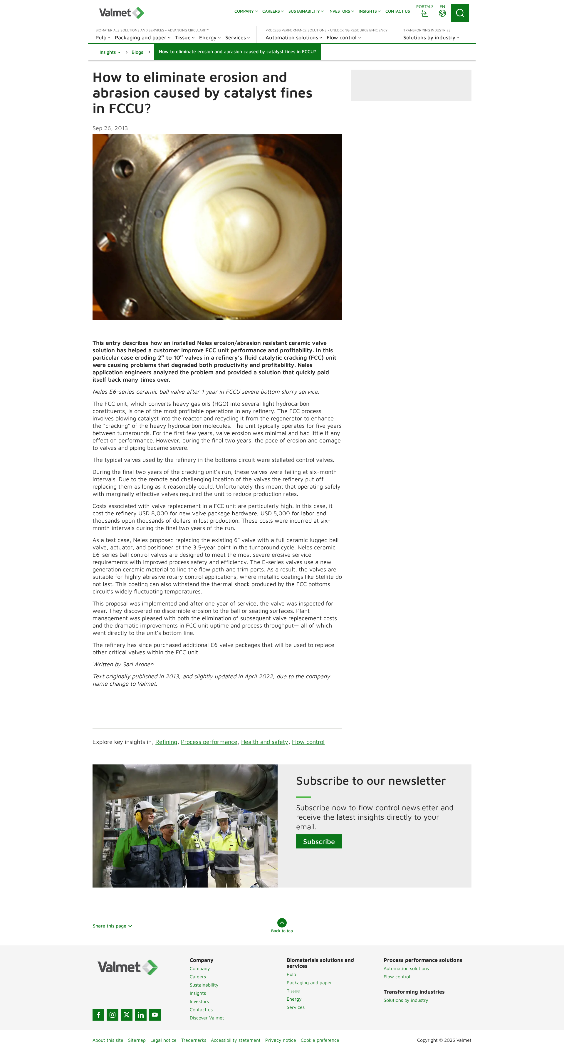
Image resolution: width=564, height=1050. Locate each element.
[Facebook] (98, 1015)
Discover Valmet (207, 1017)
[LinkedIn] (141, 1015)
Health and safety (264, 741)
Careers (198, 976)
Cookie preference (320, 1040)
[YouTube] (155, 1015)
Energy (294, 999)
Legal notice (163, 1040)
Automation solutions (406, 968)
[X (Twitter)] (126, 1015)
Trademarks (193, 1040)
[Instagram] (112, 1015)
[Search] (460, 13)
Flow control (308, 741)
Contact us (201, 1009)
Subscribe (319, 841)
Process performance (209, 741)
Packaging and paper (309, 982)
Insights (198, 993)
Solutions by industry (406, 1000)
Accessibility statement (236, 1040)
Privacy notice (280, 1040)
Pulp (291, 974)
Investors (199, 1001)
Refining (166, 741)
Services (296, 1007)
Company (200, 968)
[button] (110, 52)
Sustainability (204, 984)
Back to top (282, 930)
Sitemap (137, 1040)
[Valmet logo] (121, 13)
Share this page (109, 925)
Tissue (293, 990)
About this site (108, 1040)
